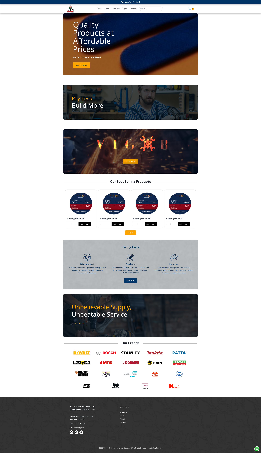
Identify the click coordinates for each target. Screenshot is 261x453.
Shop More (130, 161)
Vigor (125, 9)
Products (116, 9)
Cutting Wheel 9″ (174, 218)
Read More (130, 281)
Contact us (79, 323)
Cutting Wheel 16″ (76, 218)
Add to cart (84, 224)
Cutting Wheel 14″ (109, 218)
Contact (133, 9)
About (107, 9)
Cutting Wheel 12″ (142, 218)
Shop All (130, 233)
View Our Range (81, 65)
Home (99, 9)
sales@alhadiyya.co (77, 428)
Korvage (159, 448)
